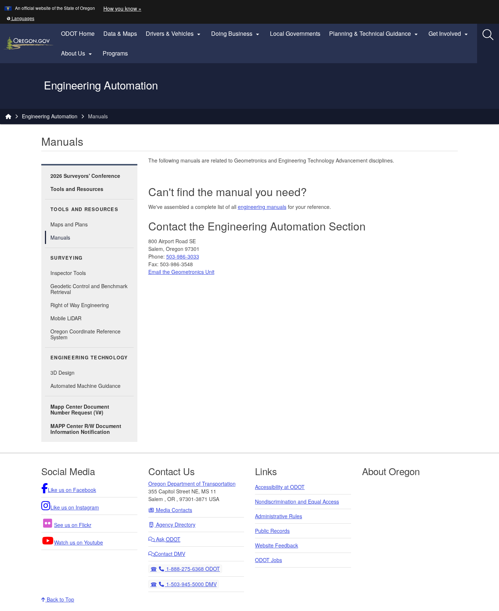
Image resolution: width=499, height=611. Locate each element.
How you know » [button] (122, 8)
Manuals (60, 237)
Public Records (272, 530)
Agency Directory (175, 524)
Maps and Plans (69, 224)
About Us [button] (77, 53)
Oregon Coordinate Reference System (85, 334)
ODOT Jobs (268, 560)
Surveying (66, 258)
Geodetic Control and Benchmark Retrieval (88, 288)
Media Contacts (173, 509)
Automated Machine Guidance (85, 385)
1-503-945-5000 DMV (190, 584)
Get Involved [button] (449, 33)
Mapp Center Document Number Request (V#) (79, 409)
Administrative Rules (278, 516)
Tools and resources (84, 209)
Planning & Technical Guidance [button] (374, 33)
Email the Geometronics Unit (181, 271)
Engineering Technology (89, 357)
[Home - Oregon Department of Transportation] (8, 116)
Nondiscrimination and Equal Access (297, 501)
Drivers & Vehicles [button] (174, 33)
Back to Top (59, 599)
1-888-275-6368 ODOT (192, 568)
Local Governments (295, 33)
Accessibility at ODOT (280, 486)
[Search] (488, 35)
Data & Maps (120, 33)
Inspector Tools (68, 272)
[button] (20, 18)
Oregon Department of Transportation (192, 483)
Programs (115, 53)
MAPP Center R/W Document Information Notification (85, 428)
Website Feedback (276, 545)
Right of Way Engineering (79, 305)
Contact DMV (170, 553)
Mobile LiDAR (65, 318)
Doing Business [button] (236, 33)
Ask (167, 539)
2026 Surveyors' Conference (85, 175)
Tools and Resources (76, 188)
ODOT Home (78, 33)
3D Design (62, 372)
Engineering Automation (49, 116)
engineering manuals (262, 206)
